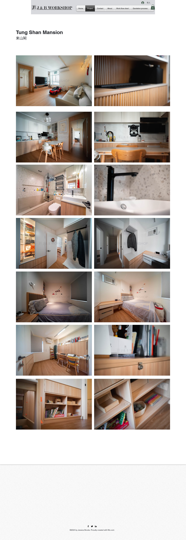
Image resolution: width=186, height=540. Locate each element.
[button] (153, 7)
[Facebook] (88, 526)
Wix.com (111, 530)
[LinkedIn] (96, 526)
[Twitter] (92, 526)
